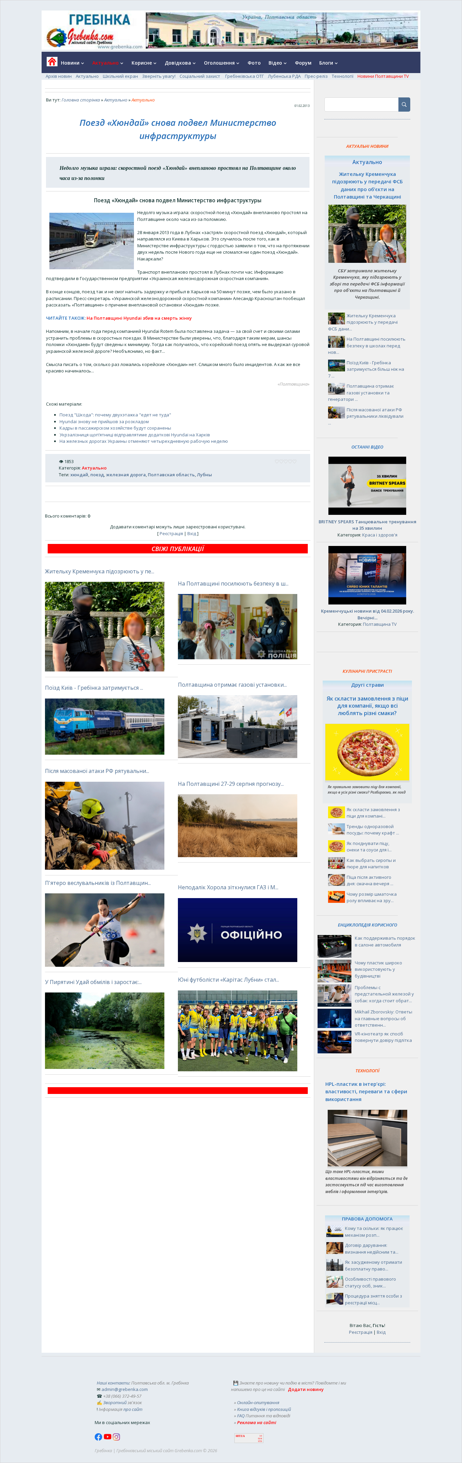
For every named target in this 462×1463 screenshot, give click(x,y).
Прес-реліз (316, 76)
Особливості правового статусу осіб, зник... (370, 1282)
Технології (342, 76)
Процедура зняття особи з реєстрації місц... (373, 1299)
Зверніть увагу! (159, 76)
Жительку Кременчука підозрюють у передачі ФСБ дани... (363, 322)
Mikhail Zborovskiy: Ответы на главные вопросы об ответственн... (383, 1018)
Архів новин (59, 76)
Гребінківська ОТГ (244, 76)
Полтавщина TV (380, 624)
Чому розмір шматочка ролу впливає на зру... (372, 897)
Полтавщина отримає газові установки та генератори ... (361, 392)
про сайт (132, 1409)
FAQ (241, 1416)
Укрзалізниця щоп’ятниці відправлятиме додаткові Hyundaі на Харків (135, 435)
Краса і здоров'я (379, 535)
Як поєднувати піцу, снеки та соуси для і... (369, 846)
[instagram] (116, 1439)
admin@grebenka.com (124, 1389)
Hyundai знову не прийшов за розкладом (104, 421)
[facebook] (99, 1439)
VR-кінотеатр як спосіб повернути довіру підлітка (383, 1037)
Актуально (87, 76)
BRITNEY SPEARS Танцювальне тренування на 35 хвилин (367, 525)
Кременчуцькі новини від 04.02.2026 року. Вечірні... (367, 614)
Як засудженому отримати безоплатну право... (373, 1265)
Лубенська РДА (284, 76)
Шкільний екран (120, 76)
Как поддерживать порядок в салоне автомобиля (385, 941)
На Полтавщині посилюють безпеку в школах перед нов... (367, 345)
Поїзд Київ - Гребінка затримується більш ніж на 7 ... (366, 369)
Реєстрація (171, 533)
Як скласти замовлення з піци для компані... (373, 812)
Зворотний (114, 1402)
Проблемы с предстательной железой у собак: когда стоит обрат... (384, 994)
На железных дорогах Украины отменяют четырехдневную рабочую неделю (144, 441)
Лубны (204, 475)
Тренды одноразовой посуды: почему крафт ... (373, 829)
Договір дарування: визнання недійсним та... (371, 1248)
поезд (97, 475)
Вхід (191, 533)
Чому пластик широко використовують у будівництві (378, 969)
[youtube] (108, 1439)
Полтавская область (171, 475)
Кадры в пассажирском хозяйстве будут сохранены (115, 428)
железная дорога (126, 475)
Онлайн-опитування (258, 1402)
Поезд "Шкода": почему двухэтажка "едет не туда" (115, 415)
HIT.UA (240, 1436)
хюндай (79, 475)
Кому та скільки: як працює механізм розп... (374, 1231)
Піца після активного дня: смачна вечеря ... (370, 880)
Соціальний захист (200, 76)
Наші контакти (113, 1383)
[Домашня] (49, 63)
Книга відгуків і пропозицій (264, 1409)
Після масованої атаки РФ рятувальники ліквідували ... (365, 416)
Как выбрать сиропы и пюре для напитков (371, 863)
